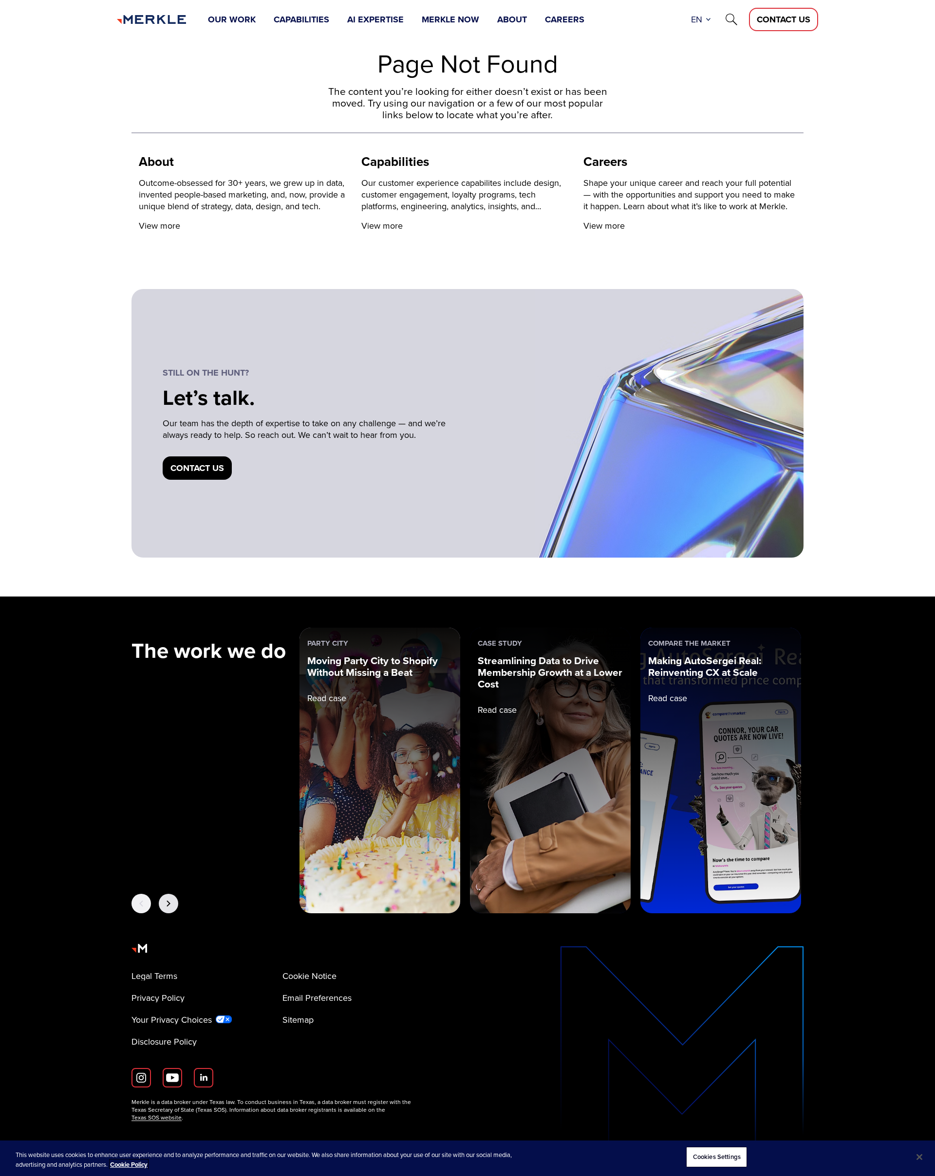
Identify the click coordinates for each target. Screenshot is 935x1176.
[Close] (919, 1157)
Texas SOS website (156, 1118)
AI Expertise (375, 19)
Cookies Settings (717, 1156)
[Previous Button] (141, 903)
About (512, 19)
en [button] (696, 19)
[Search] (731, 19)
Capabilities (301, 19)
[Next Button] (168, 903)
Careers (564, 19)
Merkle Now (450, 19)
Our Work (232, 19)
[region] (467, 1158)
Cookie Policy (129, 1164)
